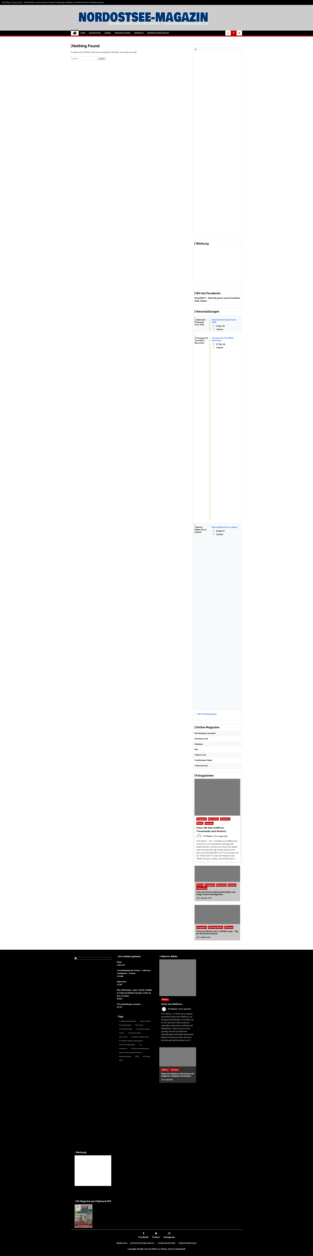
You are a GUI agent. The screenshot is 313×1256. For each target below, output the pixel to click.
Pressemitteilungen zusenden (129, 1004)
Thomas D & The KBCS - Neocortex (223, 339)
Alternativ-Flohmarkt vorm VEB (224, 321)
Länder (107, 33)
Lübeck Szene (200, 755)
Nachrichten (95, 33)
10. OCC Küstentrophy (125, 1029)
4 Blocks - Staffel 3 (145, 1021)
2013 (121, 1060)
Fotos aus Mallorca (171, 1004)
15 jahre (121, 1033)
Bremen (200, 885)
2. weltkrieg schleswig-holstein (127, 1021)
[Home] (75, 33)
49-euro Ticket (123, 1037)
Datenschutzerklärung (158, 33)
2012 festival (146, 1056)
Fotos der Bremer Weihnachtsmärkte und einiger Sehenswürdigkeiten (215, 893)
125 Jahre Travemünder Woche (140, 1048)
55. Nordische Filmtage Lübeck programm (131, 1040)
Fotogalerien (201, 819)
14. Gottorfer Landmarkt (143, 1029)
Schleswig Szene (201, 766)
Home (82, 33)
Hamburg (199, 744)
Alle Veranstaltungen (207, 714)
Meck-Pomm (213, 819)
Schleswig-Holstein (216, 927)
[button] (228, 33)
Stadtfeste (232, 885)
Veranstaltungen (122, 33)
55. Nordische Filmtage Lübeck (140, 1037)
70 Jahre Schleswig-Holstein (127, 1044)
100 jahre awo (123, 1048)
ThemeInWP (180, 1249)
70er (140, 1044)
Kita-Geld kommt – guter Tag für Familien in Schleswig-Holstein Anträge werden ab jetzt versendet (134, 993)
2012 (137, 1056)
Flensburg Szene (201, 739)
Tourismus (209, 823)
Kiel (196, 749)
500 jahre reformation (125, 1056)
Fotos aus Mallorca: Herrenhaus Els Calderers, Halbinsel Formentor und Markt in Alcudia (177, 1075)
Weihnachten (202, 888)
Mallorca (165, 999)
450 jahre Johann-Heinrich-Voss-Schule (130, 1052)
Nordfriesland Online (203, 760)
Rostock (200, 823)
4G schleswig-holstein (125, 1025)
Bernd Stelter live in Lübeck (224, 527)
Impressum (139, 33)
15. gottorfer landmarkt (134, 1033)
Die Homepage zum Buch (205, 733)
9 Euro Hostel (139, 1025)
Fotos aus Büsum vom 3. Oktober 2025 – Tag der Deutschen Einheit (217, 932)
